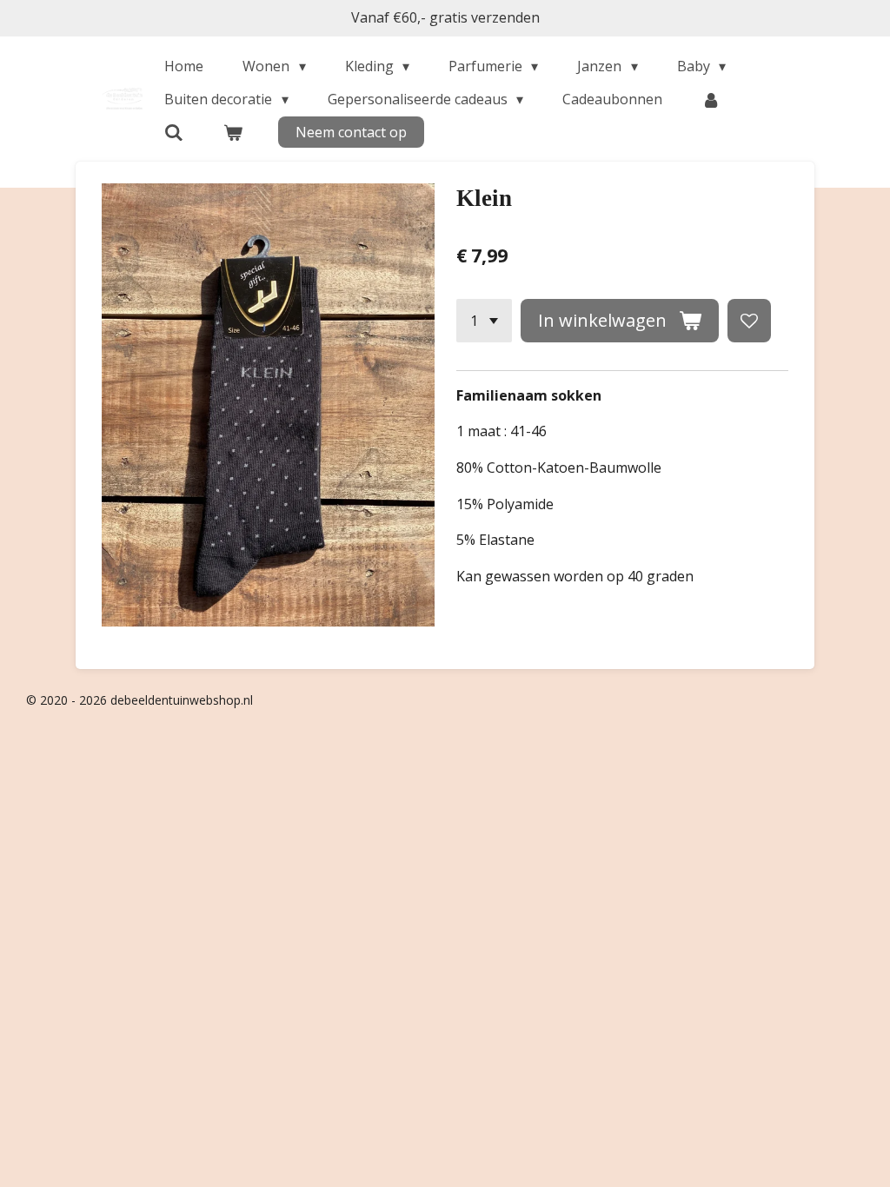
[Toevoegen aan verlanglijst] (749, 320)
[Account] (711, 99)
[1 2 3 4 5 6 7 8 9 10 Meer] (484, 320)
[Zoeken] (174, 132)
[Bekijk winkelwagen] (232, 132)
